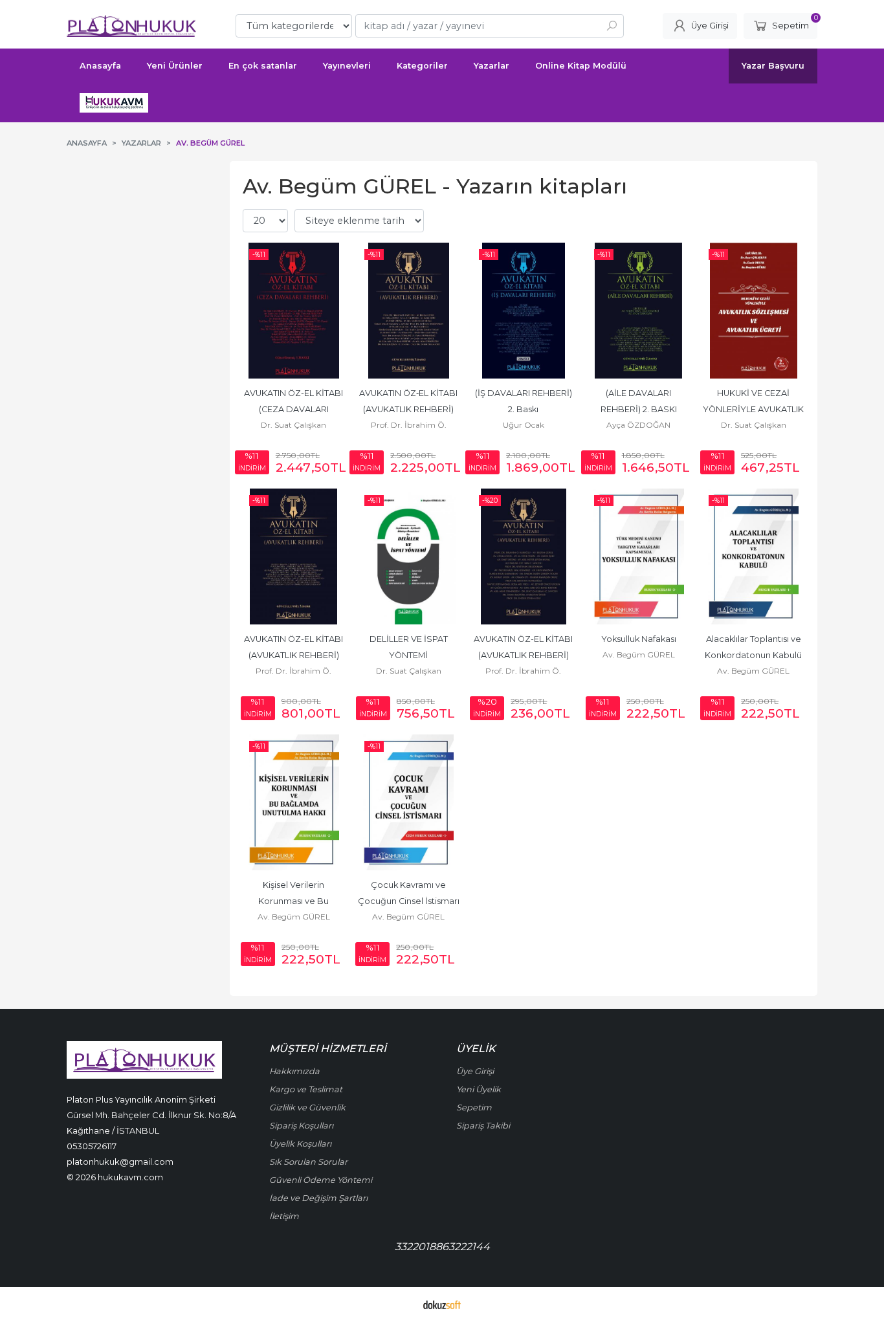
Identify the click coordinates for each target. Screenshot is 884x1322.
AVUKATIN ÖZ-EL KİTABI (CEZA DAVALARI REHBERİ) (294, 409)
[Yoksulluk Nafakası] (639, 556)
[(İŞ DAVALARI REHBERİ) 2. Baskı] (523, 311)
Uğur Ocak (523, 425)
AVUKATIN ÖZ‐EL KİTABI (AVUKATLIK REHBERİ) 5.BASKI (409, 409)
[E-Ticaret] (442, 1304)
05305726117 (91, 1146)
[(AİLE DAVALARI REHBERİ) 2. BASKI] (639, 311)
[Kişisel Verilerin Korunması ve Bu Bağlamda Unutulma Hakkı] (294, 802)
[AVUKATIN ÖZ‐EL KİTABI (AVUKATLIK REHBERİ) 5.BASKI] (409, 311)
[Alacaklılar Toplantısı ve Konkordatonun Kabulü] (753, 556)
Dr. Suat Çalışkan (293, 425)
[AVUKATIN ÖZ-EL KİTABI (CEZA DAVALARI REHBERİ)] (294, 311)
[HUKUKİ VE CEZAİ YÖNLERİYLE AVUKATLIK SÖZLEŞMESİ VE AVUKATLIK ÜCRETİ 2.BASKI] (753, 311)
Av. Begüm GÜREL (638, 654)
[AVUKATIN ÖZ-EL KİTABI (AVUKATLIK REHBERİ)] (523, 556)
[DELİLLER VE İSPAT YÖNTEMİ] (409, 556)
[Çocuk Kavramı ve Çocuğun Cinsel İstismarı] (409, 802)
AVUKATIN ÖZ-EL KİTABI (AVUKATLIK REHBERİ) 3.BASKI (294, 655)
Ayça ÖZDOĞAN (638, 425)
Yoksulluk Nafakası (638, 639)
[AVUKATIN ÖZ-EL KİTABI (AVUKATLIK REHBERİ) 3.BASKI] (294, 556)
